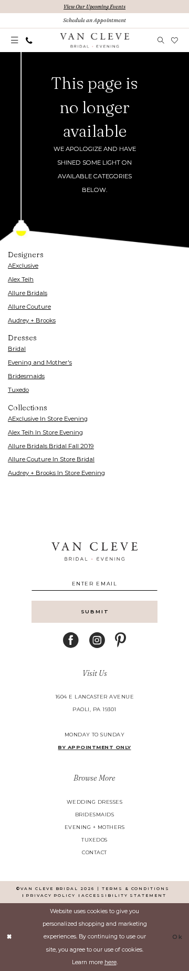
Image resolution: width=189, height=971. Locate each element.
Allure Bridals (27, 293)
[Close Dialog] (9, 937)
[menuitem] (14, 40)
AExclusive (23, 265)
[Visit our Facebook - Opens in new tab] (71, 641)
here (110, 962)
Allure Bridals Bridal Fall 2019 (51, 446)
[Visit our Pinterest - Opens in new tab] (120, 641)
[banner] (94, 40)
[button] (14, 40)
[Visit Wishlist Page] (174, 40)
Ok (177, 937)
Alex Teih (21, 279)
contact (94, 852)
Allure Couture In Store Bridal (51, 459)
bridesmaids (94, 814)
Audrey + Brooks (32, 320)
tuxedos (94, 840)
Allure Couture (29, 306)
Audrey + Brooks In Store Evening (56, 473)
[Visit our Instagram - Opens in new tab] (97, 641)
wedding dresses (94, 802)
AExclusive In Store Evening (48, 418)
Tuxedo (18, 389)
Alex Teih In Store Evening (45, 432)
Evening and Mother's (40, 362)
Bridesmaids (26, 376)
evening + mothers (94, 827)
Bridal (17, 348)
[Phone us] (29, 40)
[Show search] (160, 40)
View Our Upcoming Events (94, 6)
